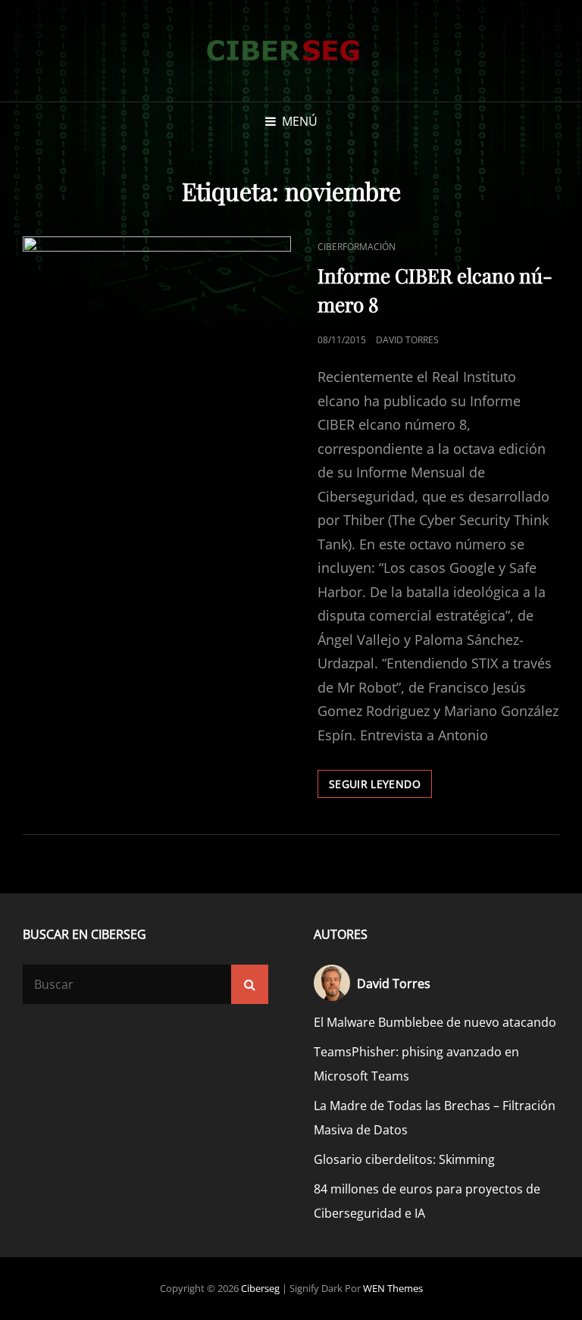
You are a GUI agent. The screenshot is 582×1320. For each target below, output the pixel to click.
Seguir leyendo (380, 787)
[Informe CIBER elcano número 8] (157, 325)
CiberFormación (357, 246)
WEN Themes (393, 1288)
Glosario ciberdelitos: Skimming (404, 1159)
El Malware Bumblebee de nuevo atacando (435, 1022)
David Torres (407, 339)
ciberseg (260, 1288)
